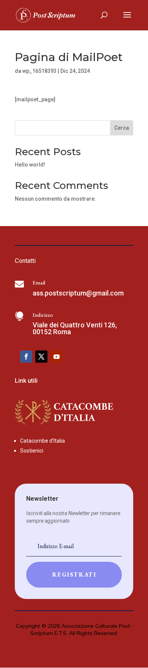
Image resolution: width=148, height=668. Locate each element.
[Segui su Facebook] (26, 357)
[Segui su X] (41, 357)
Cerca (121, 128)
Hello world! (30, 165)
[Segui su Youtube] (56, 357)
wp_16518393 (39, 71)
